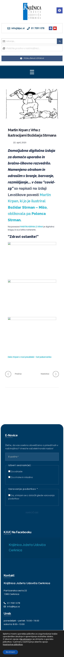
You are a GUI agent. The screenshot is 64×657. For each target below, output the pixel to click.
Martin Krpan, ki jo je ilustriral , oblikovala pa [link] (29, 207)
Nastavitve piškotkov (13, 645)
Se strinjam (10, 652)
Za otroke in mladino (21, 477)
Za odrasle (16, 471)
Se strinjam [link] (25, 639)
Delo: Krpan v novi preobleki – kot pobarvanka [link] (29, 357)
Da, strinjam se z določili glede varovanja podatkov (31, 497)
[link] (60, 10)
